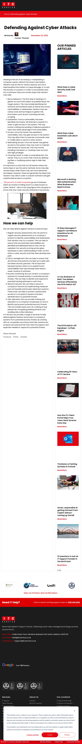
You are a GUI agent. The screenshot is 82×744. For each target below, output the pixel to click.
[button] (7, 337)
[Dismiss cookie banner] (74, 711)
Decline (67, 735)
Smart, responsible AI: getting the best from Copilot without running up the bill (67, 511)
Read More (62, 96)
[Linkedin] (12, 647)
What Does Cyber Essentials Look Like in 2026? (67, 136)
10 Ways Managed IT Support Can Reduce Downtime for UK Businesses (67, 232)
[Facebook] (4, 647)
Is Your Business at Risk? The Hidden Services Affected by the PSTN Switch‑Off (67, 281)
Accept (49, 735)
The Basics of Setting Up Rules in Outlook (67, 465)
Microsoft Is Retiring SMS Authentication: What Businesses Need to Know (66, 183)
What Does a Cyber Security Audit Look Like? (66, 89)
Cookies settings (33, 735)
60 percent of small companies (17, 182)
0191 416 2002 (74, 602)
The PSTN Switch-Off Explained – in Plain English (66, 328)
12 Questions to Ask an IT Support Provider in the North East (67, 559)
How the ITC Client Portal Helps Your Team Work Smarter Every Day (66, 419)
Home (6, 14)
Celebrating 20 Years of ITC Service (67, 373)
